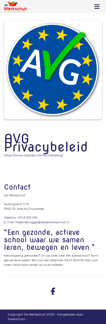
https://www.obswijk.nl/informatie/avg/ (33, 155)
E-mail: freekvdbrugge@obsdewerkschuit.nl (36, 222)
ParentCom (16, 319)
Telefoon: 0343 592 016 (20, 217)
